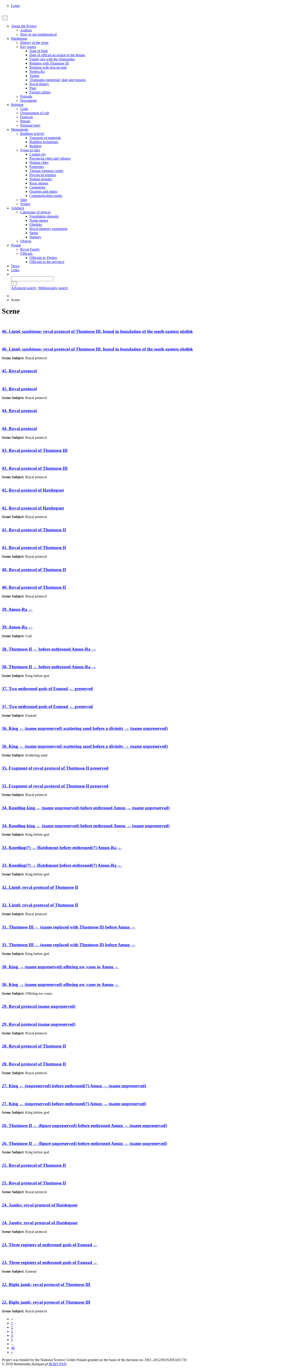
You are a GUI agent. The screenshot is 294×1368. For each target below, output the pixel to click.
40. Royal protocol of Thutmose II (34, 569)
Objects (25, 241)
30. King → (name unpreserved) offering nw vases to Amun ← (60, 966)
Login (15, 6)
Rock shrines (38, 183)
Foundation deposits (44, 216)
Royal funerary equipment (48, 229)
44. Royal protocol (19, 410)
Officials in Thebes (43, 258)
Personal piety (30, 125)
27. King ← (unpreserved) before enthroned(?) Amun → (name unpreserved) (74, 1085)
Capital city (37, 154)
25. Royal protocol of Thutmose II (34, 1165)
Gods (24, 109)
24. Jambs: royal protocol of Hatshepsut (39, 1205)
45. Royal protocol (19, 370)
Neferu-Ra (37, 72)
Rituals (25, 121)
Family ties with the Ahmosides (52, 59)
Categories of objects (35, 212)
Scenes (25, 204)
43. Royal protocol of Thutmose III (35, 450)
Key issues (28, 47)
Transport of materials (45, 138)
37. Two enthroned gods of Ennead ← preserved (47, 688)
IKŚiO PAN (58, 1364)
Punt (32, 88)
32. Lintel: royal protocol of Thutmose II (40, 887)
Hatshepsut (19, 38)
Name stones (38, 220)
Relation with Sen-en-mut (48, 67)
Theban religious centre (46, 171)
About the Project (24, 26)
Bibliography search (53, 288)
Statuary (35, 237)
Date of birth (38, 51)
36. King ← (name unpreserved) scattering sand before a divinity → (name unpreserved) (85, 728)
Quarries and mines (43, 191)
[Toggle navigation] (5, 18)
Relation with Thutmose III (49, 63)
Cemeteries (37, 187)
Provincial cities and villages (50, 158)
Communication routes (45, 196)
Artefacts (17, 208)
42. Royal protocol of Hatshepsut (33, 490)
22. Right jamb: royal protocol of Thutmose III (46, 1284)
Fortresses (36, 167)
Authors (26, 30)
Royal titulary (39, 84)
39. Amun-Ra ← (17, 609)
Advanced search (23, 288)
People (16, 245)
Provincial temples (42, 175)
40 (13, 1348)
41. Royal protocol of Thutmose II (34, 529)
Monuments (19, 129)
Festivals (26, 117)
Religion (17, 105)
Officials (26, 253)
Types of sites (30, 150)
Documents (28, 100)
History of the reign (34, 43)
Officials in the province (46, 262)
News (15, 266)
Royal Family (30, 249)
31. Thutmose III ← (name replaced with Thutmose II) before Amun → (68, 927)
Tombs (34, 76)
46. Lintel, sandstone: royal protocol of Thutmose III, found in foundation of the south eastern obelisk (97, 331)
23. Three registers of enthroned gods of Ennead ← (50, 1244)
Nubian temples (40, 179)
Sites (23, 200)
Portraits (26, 96)
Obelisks (35, 225)
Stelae (33, 233)
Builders (35, 146)
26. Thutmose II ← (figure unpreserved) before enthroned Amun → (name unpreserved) (84, 1125)
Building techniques (43, 142)
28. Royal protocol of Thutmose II (34, 1046)
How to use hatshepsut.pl (38, 34)
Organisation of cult (34, 113)
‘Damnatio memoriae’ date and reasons (57, 80)
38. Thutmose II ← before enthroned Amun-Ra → (49, 649)
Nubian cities (38, 162)
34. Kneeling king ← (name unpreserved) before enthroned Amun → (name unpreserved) (86, 807)
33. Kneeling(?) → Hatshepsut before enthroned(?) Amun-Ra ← (62, 847)
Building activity (32, 134)
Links (15, 270)
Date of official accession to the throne (57, 55)
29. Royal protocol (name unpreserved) (38, 1006)
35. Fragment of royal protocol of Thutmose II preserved (55, 768)
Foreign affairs (40, 92)
